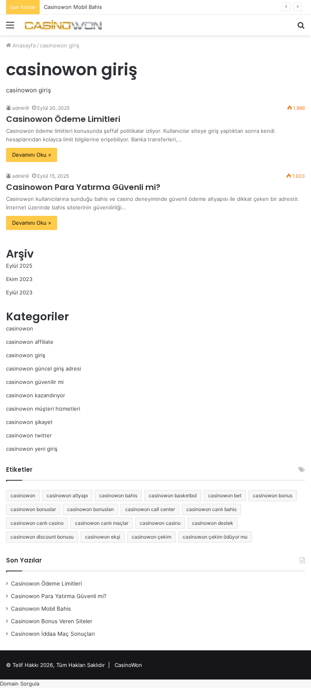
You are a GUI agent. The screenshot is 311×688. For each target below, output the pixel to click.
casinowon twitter (29, 435)
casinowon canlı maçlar (101, 523)
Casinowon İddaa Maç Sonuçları (53, 633)
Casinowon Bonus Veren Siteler (51, 621)
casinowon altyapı (67, 495)
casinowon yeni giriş (32, 448)
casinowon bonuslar (33, 509)
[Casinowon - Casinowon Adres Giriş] (63, 25)
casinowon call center (150, 509)
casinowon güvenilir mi (35, 382)
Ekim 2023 (19, 279)
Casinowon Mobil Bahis (73, 7)
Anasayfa (23, 45)
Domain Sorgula (19, 683)
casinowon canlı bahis (211, 509)
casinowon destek (212, 523)
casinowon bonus (272, 495)
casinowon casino (160, 523)
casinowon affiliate (29, 342)
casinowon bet (224, 495)
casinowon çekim (151, 537)
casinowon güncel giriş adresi (43, 368)
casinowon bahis (118, 495)
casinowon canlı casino (37, 523)
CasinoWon (128, 665)
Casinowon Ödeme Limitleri (63, 119)
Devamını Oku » (31, 154)
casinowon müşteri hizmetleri (43, 408)
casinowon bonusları (90, 509)
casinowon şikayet (29, 422)
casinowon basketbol (173, 495)
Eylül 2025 (19, 265)
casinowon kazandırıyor (35, 395)
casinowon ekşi (102, 537)
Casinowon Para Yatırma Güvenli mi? (83, 187)
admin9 (20, 108)
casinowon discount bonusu (42, 537)
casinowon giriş (25, 355)
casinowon (19, 328)
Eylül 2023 (19, 292)
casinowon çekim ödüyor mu (215, 537)
